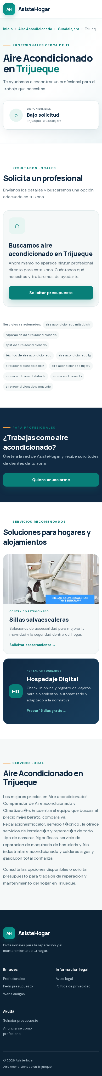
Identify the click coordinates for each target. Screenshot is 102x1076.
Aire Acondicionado (35, 29)
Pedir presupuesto (18, 986)
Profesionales (14, 979)
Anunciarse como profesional (17, 1031)
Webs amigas (14, 994)
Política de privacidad (73, 986)
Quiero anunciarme (51, 479)
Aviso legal (64, 979)
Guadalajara (68, 29)
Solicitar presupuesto (51, 292)
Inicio (8, 29)
